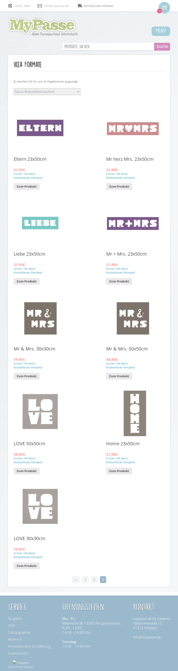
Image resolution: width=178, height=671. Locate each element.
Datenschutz (18, 653)
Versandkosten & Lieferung (29, 646)
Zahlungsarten (19, 632)
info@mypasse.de (56, 6)
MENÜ (161, 30)
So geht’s (15, 618)
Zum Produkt (27, 186)
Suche (162, 46)
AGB (11, 625)
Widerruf (15, 639)
